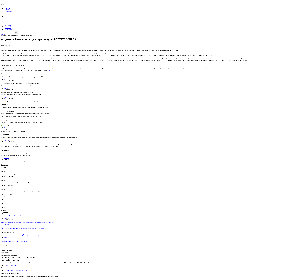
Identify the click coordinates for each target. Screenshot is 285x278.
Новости (3, 43)
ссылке (48, 70)
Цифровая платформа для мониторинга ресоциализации (15, 241)
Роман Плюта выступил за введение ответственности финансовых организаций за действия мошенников (27, 222)
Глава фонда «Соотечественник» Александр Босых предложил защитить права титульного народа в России (28, 235)
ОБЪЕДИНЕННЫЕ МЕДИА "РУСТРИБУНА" (15, 270)
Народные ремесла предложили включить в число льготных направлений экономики (22, 228)
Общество (6, 140)
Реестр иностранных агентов (11, 265)
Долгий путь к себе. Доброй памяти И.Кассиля (12, 215)
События (6, 109)
